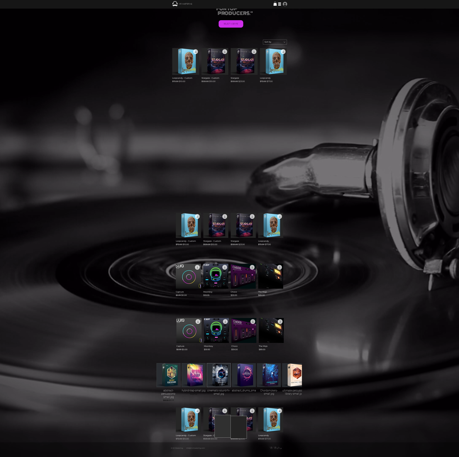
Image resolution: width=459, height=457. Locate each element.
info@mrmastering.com (195, 448)
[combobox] (275, 42)
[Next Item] (297, 383)
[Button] (182, 3)
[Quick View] (185, 61)
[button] (275, 4)
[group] (229, 229)
